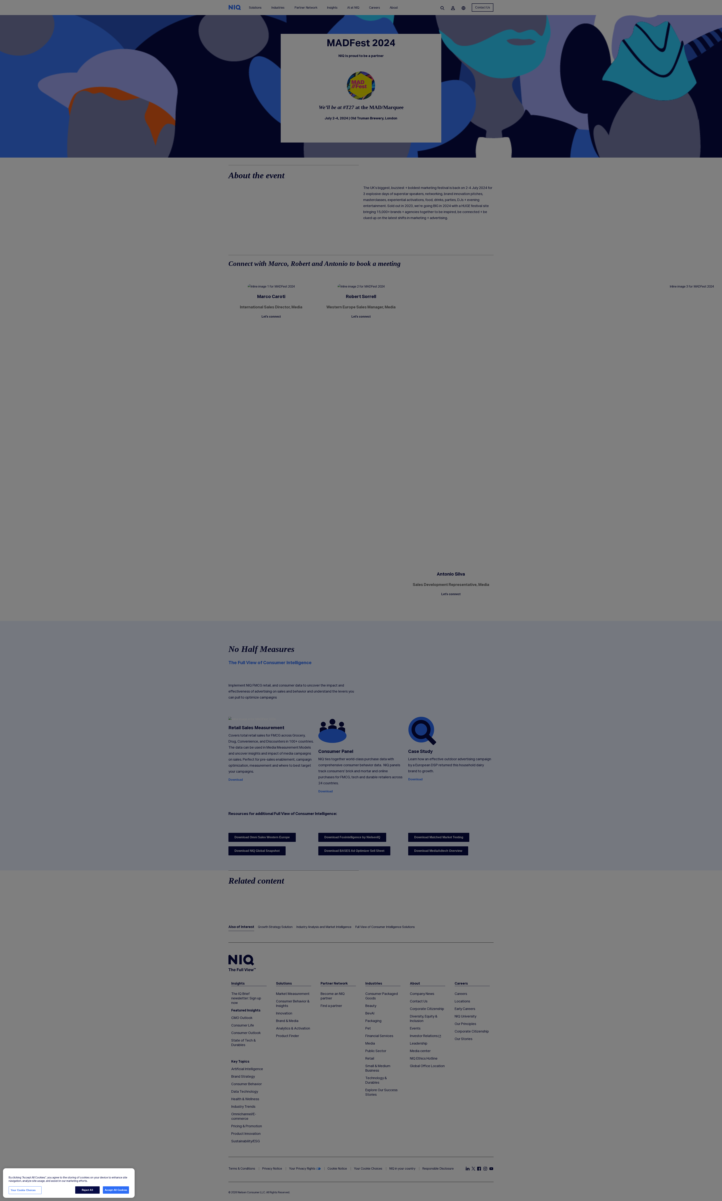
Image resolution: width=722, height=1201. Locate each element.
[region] (69, 1183)
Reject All (87, 1190)
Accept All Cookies (116, 1190)
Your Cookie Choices (23, 1190)
